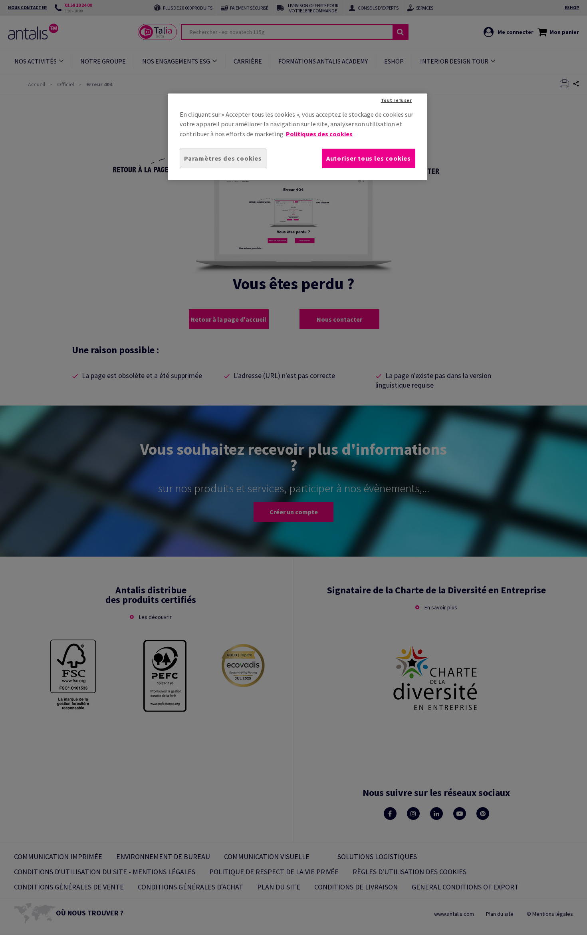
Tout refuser (396, 100)
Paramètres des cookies (223, 158)
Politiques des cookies (319, 134)
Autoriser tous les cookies (368, 158)
